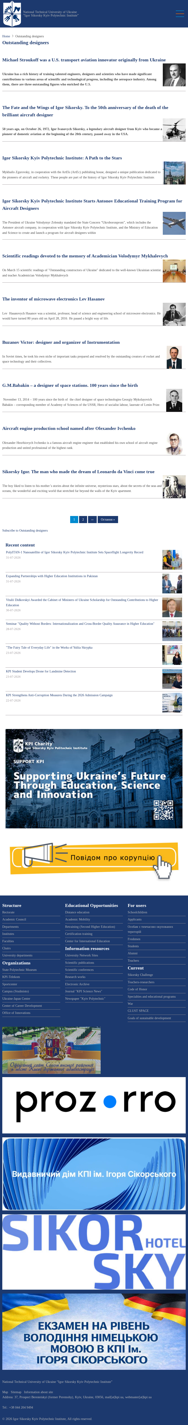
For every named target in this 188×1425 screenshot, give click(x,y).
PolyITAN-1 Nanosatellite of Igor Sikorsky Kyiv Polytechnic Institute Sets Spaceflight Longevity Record (74, 552)
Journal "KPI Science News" (83, 991)
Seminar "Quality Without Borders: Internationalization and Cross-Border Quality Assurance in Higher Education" (80, 623)
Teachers (133, 960)
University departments (17, 955)
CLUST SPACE (138, 1011)
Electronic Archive (77, 984)
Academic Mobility (77, 919)
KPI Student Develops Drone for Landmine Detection (41, 671)
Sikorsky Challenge (140, 975)
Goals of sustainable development (149, 1018)
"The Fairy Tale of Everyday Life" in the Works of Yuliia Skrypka (49, 647)
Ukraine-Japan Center (16, 998)
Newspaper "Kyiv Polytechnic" (85, 998)
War (130, 1003)
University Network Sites (81, 955)
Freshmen (134, 939)
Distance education (77, 912)
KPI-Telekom (11, 977)
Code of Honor (137, 989)
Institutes (8, 934)
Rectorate (8, 912)
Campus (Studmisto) (15, 991)
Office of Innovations (16, 1013)
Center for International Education (87, 941)
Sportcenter (9, 984)
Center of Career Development (22, 1005)
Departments (10, 926)
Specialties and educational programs (152, 996)
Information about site (38, 1392)
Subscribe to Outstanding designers (25, 530)
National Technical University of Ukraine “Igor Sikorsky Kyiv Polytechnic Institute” (51, 13)
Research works (75, 977)
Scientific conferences (79, 970)
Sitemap (16, 1392)
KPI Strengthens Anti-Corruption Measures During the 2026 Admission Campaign (59, 695)
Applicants (134, 919)
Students (133, 946)
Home (6, 36)
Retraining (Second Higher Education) (90, 926)
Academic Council (14, 919)
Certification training (78, 934)
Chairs (6, 948)
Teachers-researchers (141, 982)
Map (5, 1392)
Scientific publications (79, 962)
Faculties (8, 941)
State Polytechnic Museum (19, 970)
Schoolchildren (137, 912)
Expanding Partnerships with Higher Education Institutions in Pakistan (52, 576)
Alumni (133, 953)
